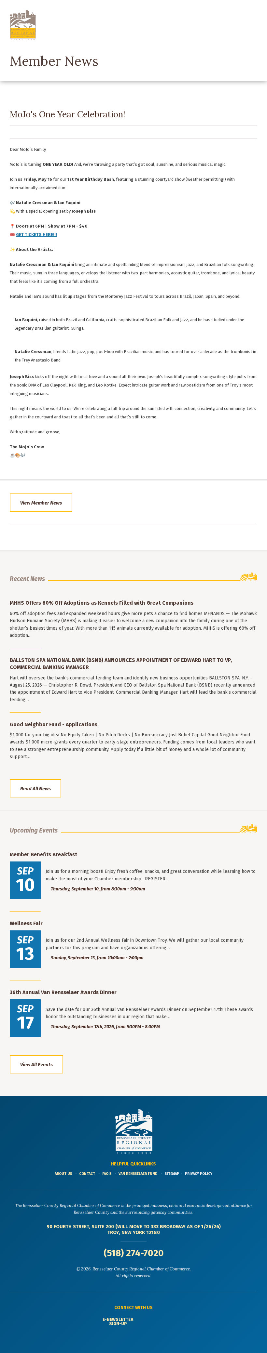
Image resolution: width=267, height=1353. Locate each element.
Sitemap (172, 1174)
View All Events (36, 1065)
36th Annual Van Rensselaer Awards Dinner (63, 992)
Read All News (35, 789)
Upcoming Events (34, 830)
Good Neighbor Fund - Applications (53, 724)
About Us (63, 1174)
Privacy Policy (198, 1174)
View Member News (41, 503)
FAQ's (106, 1174)
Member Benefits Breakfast (43, 854)
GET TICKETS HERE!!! (36, 234)
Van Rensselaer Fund (138, 1174)
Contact (87, 1174)
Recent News (27, 579)
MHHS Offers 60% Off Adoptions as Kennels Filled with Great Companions (101, 603)
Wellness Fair (26, 923)
